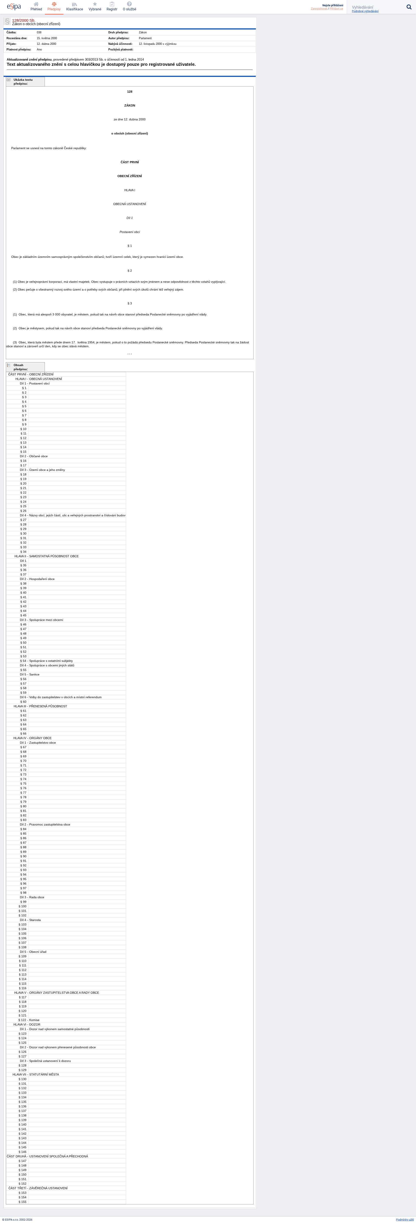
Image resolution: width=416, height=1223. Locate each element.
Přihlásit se (336, 8)
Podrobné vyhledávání (365, 11)
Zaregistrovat (319, 8)
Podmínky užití (405, 1219)
